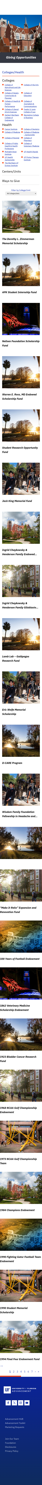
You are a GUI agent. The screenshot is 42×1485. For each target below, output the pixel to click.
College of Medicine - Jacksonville (31, 133)
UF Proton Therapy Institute (31, 158)
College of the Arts (31, 85)
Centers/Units (11, 171)
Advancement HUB (14, 1418)
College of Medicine (12, 132)
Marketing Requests (14, 1427)
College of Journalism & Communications (30, 103)
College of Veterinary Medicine (31, 144)
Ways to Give (11, 181)
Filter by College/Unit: (21, 190)
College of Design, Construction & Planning (12, 95)
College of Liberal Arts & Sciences (12, 110)
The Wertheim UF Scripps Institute (11, 164)
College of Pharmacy (28, 139)
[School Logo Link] (19, 1390)
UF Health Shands (31, 152)
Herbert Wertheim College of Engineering (12, 117)
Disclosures (10, 1446)
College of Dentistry (31, 129)
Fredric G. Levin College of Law (30, 110)
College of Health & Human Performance (12, 103)
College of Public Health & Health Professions (11, 146)
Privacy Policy (11, 1451)
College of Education (28, 94)
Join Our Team (12, 1438)
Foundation (10, 1442)
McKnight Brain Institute (11, 153)
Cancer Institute (11, 129)
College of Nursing (12, 138)
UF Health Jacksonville (10, 158)
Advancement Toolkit (15, 1423)
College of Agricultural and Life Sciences (12, 87)
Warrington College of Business (31, 116)
